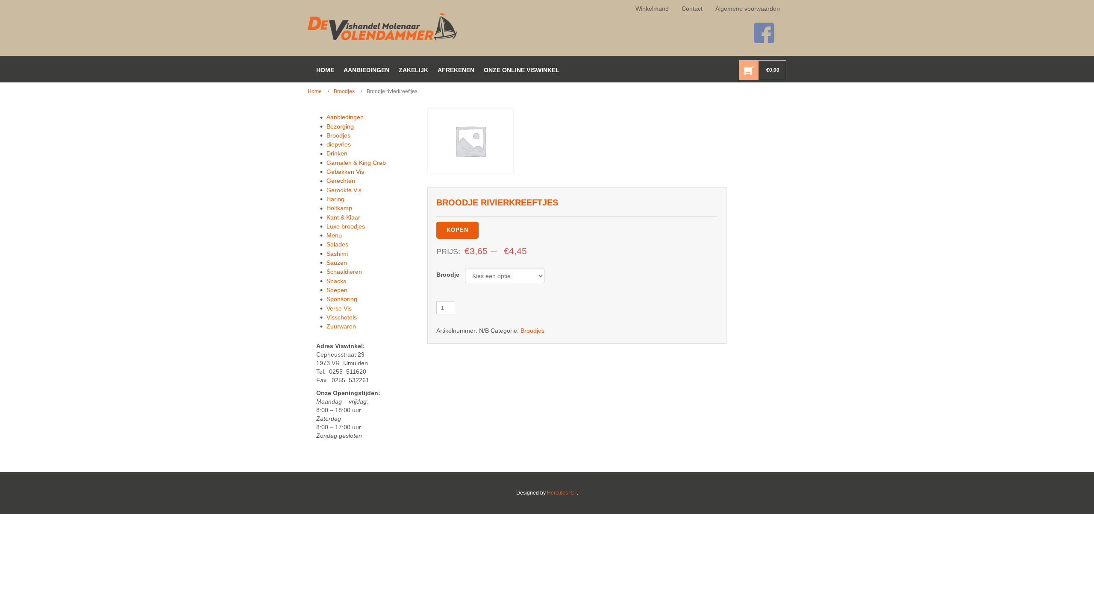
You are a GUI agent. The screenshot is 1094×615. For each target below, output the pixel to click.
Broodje (447, 274)
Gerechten (340, 180)
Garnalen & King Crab (356, 162)
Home (315, 91)
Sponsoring (341, 299)
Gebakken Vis (345, 171)
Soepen (336, 290)
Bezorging (340, 126)
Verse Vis (339, 308)
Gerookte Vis (344, 190)
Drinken (336, 153)
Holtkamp (339, 208)
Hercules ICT (562, 493)
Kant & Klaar (343, 217)
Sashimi (337, 253)
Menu (334, 235)
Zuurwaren (341, 326)
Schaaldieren (344, 271)
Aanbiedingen (345, 117)
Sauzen (336, 262)
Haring (335, 199)
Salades (337, 244)
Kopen (457, 230)
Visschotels (341, 317)
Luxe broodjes (345, 226)
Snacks (336, 281)
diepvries (338, 144)
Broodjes (344, 91)
